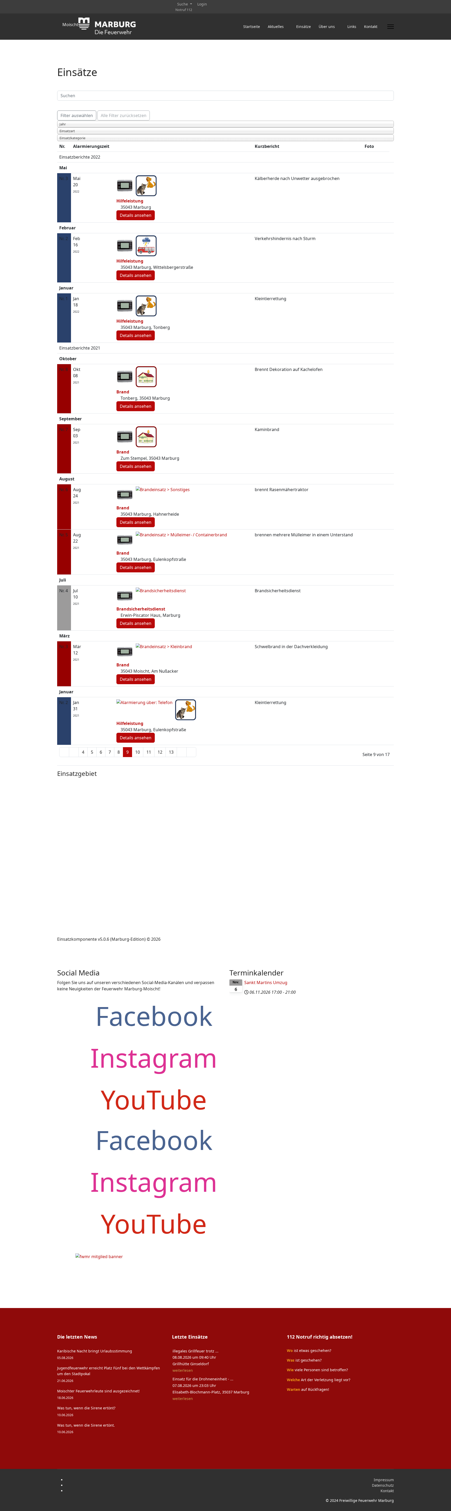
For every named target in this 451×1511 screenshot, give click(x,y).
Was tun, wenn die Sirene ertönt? (86, 1411)
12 (160, 752)
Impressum (384, 1479)
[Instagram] (74, 4)
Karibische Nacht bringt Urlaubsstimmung (94, 1354)
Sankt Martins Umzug (265, 982)
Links (351, 26)
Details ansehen (135, 215)
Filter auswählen (77, 115)
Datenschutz (383, 1485)
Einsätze (303, 26)
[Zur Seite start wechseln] (64, 752)
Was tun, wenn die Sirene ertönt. (86, 1428)
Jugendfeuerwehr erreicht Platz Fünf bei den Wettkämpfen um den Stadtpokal (108, 1374)
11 (148, 752)
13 (171, 752)
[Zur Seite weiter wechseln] (182, 752)
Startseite (251, 26)
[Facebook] (58, 4)
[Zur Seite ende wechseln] (191, 752)
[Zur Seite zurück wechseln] (74, 752)
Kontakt (387, 1490)
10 (137, 752)
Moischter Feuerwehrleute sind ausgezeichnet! (98, 1394)
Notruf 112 (183, 10)
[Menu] (390, 27)
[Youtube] (66, 4)
